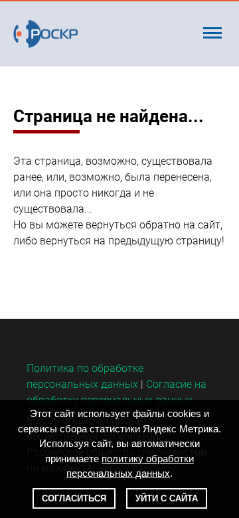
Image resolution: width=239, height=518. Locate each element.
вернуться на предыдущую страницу (131, 240)
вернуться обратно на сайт (153, 224)
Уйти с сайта (166, 498)
